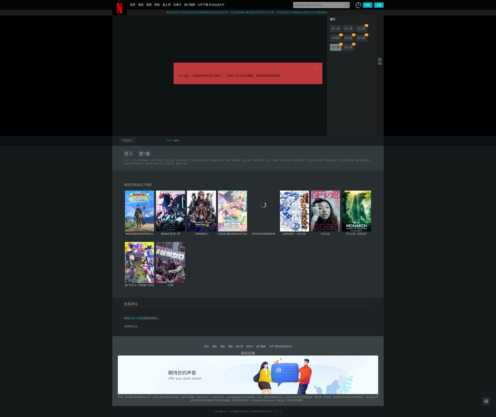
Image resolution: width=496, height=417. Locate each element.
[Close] (317, 68)
